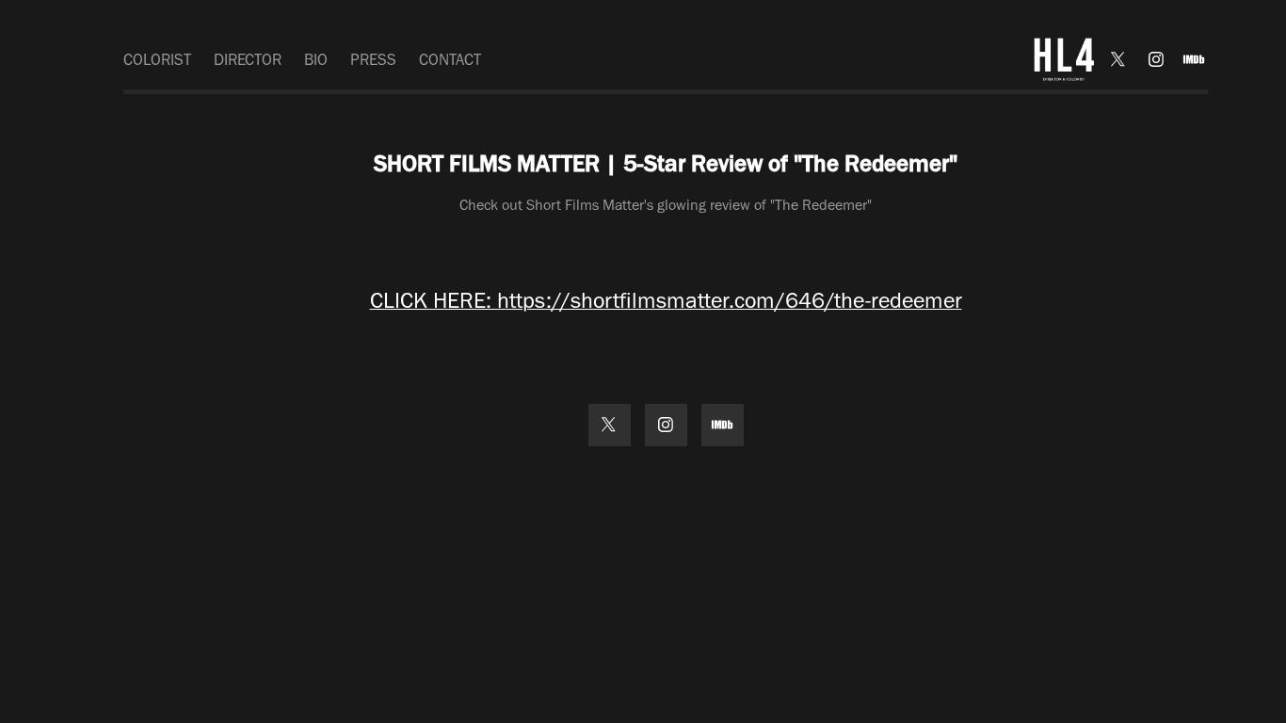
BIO (316, 59)
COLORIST (157, 59)
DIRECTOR (247, 59)
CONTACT (450, 59)
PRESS (373, 59)
